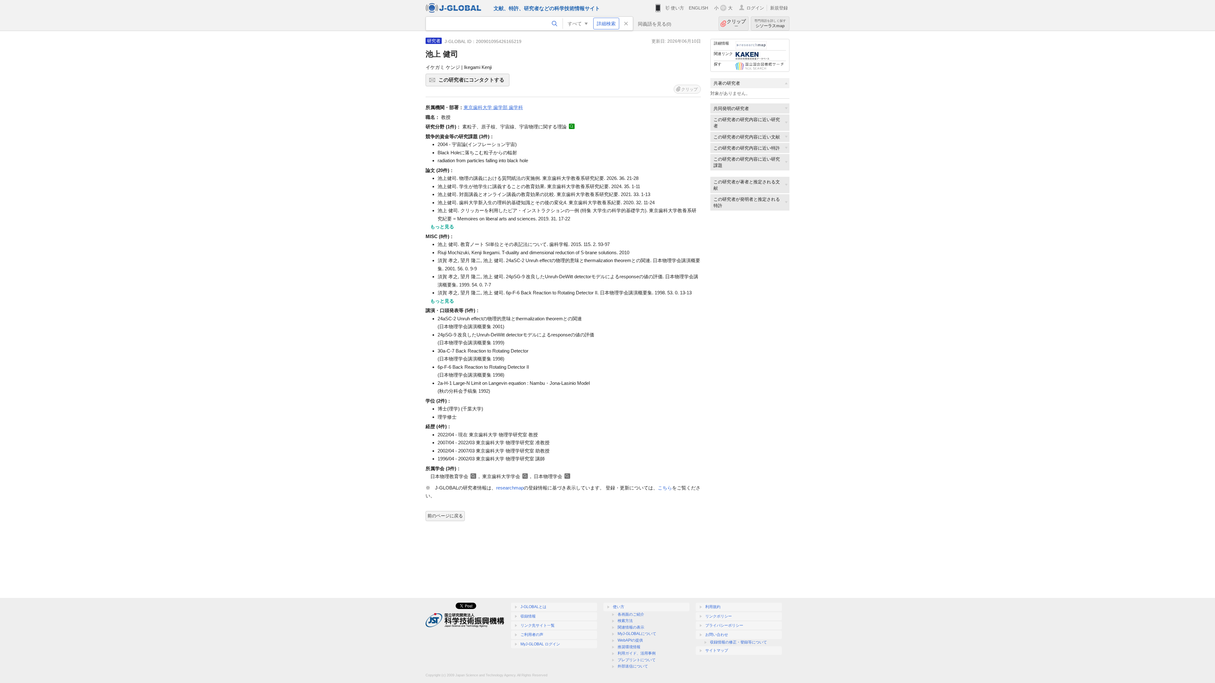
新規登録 (779, 7)
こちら (665, 487)
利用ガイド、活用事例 (637, 653)
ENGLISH (698, 7)
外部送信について (633, 666)
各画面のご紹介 (631, 614)
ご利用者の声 (531, 634)
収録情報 (528, 616)
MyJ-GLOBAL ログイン (540, 644)
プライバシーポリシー (724, 625)
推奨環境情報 (629, 647)
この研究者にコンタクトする (474, 81)
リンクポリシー (718, 616)
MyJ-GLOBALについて (637, 633)
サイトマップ (716, 650)
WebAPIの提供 (630, 640)
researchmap (510, 487)
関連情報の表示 (631, 627)
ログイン (755, 7)
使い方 (677, 7)
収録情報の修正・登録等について (738, 642)
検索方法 (625, 620)
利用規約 (712, 607)
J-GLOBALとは (533, 607)
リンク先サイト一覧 (537, 625)
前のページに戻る (445, 515)
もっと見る (442, 226)
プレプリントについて (637, 660)
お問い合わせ (716, 634)
